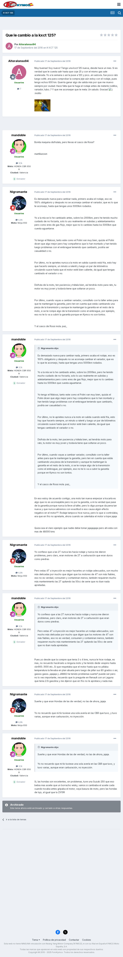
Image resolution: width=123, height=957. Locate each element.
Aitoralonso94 (18, 61)
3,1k (20, 163)
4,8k (20, 219)
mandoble (18, 135)
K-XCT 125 (52, 47)
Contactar (74, 939)
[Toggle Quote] (39, 348)
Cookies (86, 939)
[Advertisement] (61, 24)
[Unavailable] (42, 105)
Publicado (52, 61)
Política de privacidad (54, 939)
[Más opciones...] (115, 61)
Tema (35, 939)
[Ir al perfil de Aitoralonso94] (9, 46)
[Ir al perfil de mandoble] (19, 146)
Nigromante (18, 191)
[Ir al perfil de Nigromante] (19, 203)
